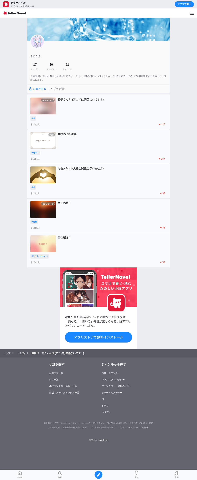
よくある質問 (54, 427)
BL (103, 399)
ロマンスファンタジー (113, 379)
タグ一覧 (53, 379)
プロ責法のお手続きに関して (103, 427)
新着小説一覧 (56, 373)
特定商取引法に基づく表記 (141, 423)
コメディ (106, 412)
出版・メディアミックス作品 (64, 392)
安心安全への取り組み (117, 423)
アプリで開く (184, 4)
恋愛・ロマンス (110, 373)
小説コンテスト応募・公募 (63, 386)
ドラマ (105, 405)
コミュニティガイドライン (92, 423)
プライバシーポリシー (128, 427)
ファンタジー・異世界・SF (116, 386)
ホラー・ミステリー (112, 392)
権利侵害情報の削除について (75, 427)
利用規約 (48, 423)
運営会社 (145, 427)
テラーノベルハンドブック (66, 423)
